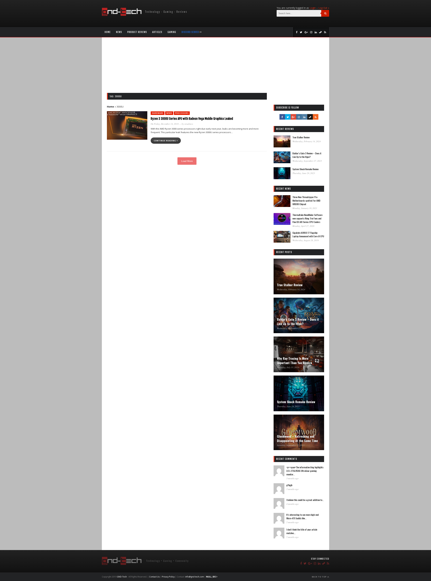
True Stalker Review (301, 137)
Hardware (157, 113)
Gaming (172, 32)
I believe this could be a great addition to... (305, 500)
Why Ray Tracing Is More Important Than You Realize (294, 360)
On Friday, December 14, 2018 (165, 123)
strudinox (188, 123)
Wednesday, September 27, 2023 (307, 160)
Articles (157, 32)
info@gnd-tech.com (194, 576)
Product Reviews (137, 32)
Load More (187, 161)
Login (313, 7)
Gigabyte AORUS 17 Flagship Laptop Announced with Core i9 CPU (308, 234)
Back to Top (319, 576)
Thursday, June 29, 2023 (303, 173)
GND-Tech (122, 576)
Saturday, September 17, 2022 (291, 445)
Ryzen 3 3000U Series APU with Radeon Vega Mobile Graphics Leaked (192, 118)
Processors (182, 113)
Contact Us (154, 576)
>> (191, 32)
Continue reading (165, 140)
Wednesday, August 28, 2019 (305, 240)
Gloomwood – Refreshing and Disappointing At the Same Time (297, 438)
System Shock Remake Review (305, 169)
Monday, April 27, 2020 (303, 225)
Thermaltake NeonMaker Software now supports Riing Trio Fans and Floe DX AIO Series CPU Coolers (307, 218)
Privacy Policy (168, 576)
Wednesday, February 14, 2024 (306, 141)
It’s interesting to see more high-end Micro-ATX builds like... (302, 516)
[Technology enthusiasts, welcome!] (145, 14)
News (119, 32)
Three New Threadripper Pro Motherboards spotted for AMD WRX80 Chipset (306, 200)
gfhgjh (289, 485)
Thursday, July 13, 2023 (288, 367)
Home (108, 32)
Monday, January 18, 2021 (304, 208)
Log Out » (323, 7)
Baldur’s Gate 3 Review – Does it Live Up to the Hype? (306, 155)
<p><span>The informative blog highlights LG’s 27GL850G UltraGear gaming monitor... (304, 470)
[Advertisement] (215, 67)
